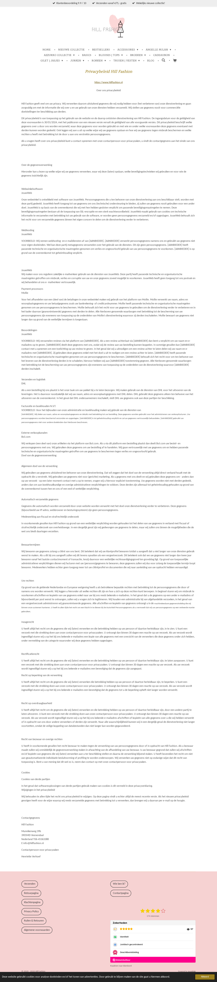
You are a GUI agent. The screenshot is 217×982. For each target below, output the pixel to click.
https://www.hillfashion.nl (108, 82)
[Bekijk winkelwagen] (175, 60)
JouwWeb (192, 971)
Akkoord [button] (205, 977)
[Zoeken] (163, 60)
